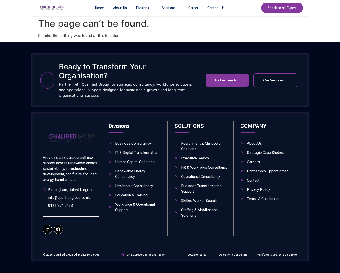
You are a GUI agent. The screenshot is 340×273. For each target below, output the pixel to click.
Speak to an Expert (282, 8)
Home (99, 8)
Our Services (273, 80)
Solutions (169, 8)
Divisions (142, 8)
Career (193, 8)
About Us (120, 8)
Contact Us (215, 8)
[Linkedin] (47, 229)
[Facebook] (58, 229)
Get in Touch (225, 80)
